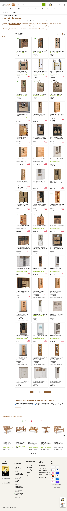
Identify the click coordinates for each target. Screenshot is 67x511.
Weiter (46, 392)
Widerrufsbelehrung (44, 468)
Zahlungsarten (30, 469)
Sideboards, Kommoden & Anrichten (51, 23)
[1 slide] (31, 453)
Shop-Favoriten (11, 506)
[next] (64, 435)
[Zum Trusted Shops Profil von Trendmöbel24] (5, 471)
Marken (5, 12)
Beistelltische (26, 26)
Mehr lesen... (18, 407)
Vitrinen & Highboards (14, 23)
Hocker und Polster (21, 28)
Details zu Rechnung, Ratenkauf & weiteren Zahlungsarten (56, 486)
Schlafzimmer (36, 8)
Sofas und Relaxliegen (7, 26)
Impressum (42, 465)
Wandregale (5, 28)
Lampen (49, 8)
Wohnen (5, 8)
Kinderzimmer (58, 8)
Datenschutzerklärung (44, 472)
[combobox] (29, 4)
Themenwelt (13, 12)
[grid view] (63, 34)
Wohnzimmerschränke (27, 23)
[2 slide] (33, 453)
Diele (43, 8)
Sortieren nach (19, 33)
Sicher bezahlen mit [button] (55, 462)
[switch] (62, 506)
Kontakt (29, 464)
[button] (58, 5)
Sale (18, 506)
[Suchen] (43, 4)
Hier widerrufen (43, 470)
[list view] (64, 34)
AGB (40, 467)
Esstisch (34, 404)
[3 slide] (35, 453)
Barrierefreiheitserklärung (45, 474)
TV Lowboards (37, 23)
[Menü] (65, 498)
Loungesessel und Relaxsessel (38, 26)
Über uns (29, 474)
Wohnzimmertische (32, 28)
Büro (19, 8)
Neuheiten (4, 506)
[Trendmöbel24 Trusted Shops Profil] (50, 4)
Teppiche (12, 28)
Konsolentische (42, 28)
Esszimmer (13, 8)
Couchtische (17, 26)
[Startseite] (2, 15)
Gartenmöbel (26, 8)
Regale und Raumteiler (52, 26)
